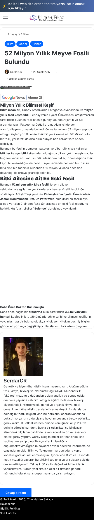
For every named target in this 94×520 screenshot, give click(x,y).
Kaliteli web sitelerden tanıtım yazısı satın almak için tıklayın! (43, 6)
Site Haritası (8, 513)
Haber (37, 44)
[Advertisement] (47, 258)
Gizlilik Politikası (10, 508)
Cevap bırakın (15, 492)
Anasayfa (13, 34)
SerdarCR (16, 71)
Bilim (26, 34)
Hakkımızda (7, 504)
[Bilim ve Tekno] (47, 18)
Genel (23, 44)
